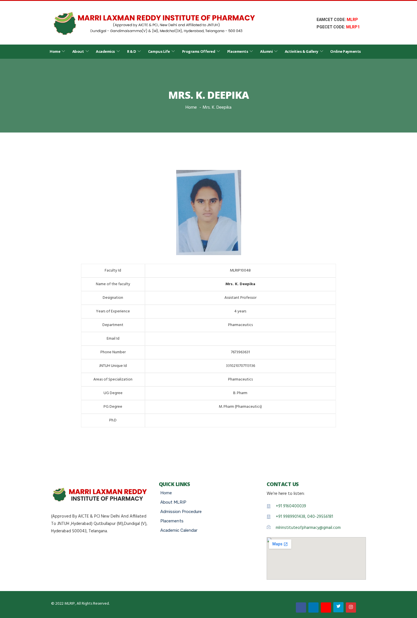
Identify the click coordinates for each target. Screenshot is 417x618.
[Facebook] (301, 607)
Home (55, 51)
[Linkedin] (313, 607)
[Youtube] (326, 607)
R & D (131, 51)
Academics (105, 51)
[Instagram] (351, 607)
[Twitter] (338, 607)
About (78, 51)
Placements (237, 51)
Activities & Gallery (301, 51)
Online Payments (345, 51)
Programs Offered (198, 51)
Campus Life (159, 51)
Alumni (266, 51)
